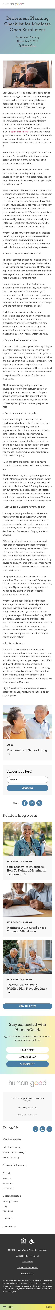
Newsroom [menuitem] (8, 1183)
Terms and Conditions (27, 1267)
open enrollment (19, 131)
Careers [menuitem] (7, 1218)
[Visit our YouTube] (49, 1129)
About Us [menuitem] (7, 1178)
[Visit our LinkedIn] (42, 1129)
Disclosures (27, 1261)
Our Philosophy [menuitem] (12, 1138)
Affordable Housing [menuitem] (14, 1164)
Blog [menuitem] (5, 1206)
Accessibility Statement (27, 1255)
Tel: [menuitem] (27, 1107)
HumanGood (29, 45)
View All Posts (27, 1006)
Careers (49, 1307)
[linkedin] (32, 803)
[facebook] (25, 803)
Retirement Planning (27, 37)
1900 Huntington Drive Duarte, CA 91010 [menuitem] (27, 1099)
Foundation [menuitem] (8, 1188)
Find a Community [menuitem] (11, 1157)
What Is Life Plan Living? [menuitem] (14, 1152)
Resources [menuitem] (8, 1210)
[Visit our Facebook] (35, 1129)
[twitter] (39, 803)
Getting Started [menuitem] (10, 1201)
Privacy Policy (27, 1273)
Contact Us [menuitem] (9, 1226)
